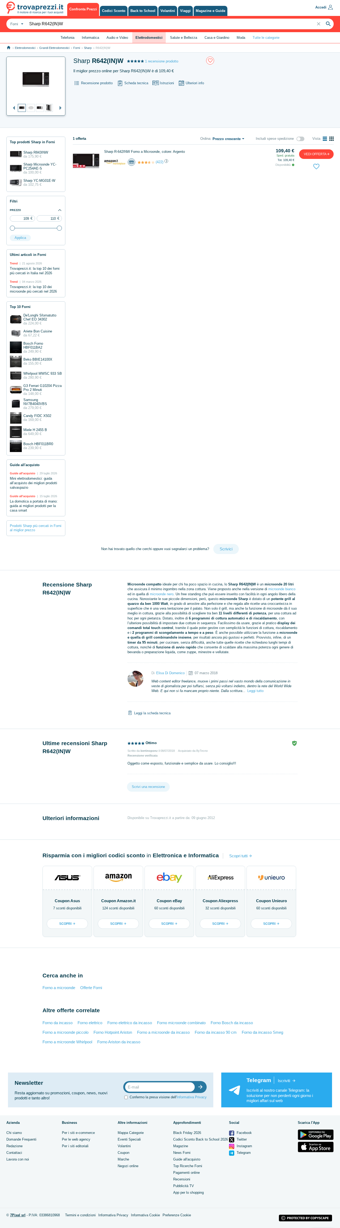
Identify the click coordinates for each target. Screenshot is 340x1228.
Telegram (243, 1153)
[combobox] (16, 24)
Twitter (241, 1139)
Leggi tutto (255, 691)
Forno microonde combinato (181, 1022)
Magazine (180, 1146)
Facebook (244, 1133)
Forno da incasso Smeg (262, 1032)
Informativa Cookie (145, 1215)
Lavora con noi (17, 1159)
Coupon (123, 1153)
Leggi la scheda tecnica (152, 713)
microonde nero (161, 594)
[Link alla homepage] (8, 48)
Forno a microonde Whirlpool (67, 1042)
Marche (123, 1159)
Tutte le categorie (266, 38)
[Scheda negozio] (114, 162)
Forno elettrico (90, 1022)
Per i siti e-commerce (78, 1133)
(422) (159, 162)
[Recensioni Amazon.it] (146, 162)
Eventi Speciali (129, 1139)
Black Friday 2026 (187, 1133)
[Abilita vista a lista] (325, 139)
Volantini (124, 1146)
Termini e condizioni (80, 1215)
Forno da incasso (57, 1022)
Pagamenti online (186, 1173)
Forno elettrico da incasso (129, 1022)
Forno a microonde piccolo (65, 1032)
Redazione (14, 1146)
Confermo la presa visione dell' (168, 1097)
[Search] (328, 24)
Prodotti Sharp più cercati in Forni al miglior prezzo (35, 528)
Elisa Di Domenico (170, 673)
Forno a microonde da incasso (163, 1032)
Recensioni (181, 1179)
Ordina (205, 139)
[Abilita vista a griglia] (331, 139)
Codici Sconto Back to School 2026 (200, 1139)
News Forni (181, 1153)
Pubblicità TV (183, 1186)
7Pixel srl (18, 1215)
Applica (20, 238)
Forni (76, 47)
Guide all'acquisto (186, 1159)
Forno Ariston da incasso (118, 1042)
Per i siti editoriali (75, 1146)
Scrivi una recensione (148, 787)
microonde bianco (281, 589)
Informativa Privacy (192, 1097)
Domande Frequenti (21, 1139)
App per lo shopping (188, 1193)
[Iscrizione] (202, 1087)
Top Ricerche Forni (187, 1166)
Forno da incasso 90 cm (216, 1032)
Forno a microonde (58, 987)
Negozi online (128, 1166)
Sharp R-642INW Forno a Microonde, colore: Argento (144, 152)
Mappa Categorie (131, 1133)
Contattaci (14, 1153)
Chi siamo (14, 1133)
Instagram (244, 1146)
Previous (12, 108)
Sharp (88, 47)
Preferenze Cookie (177, 1215)
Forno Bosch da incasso (232, 1022)
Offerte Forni (91, 987)
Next (59, 108)
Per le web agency (76, 1139)
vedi (315, 154)
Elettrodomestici (25, 47)
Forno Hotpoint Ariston (113, 1032)
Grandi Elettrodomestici (54, 47)
